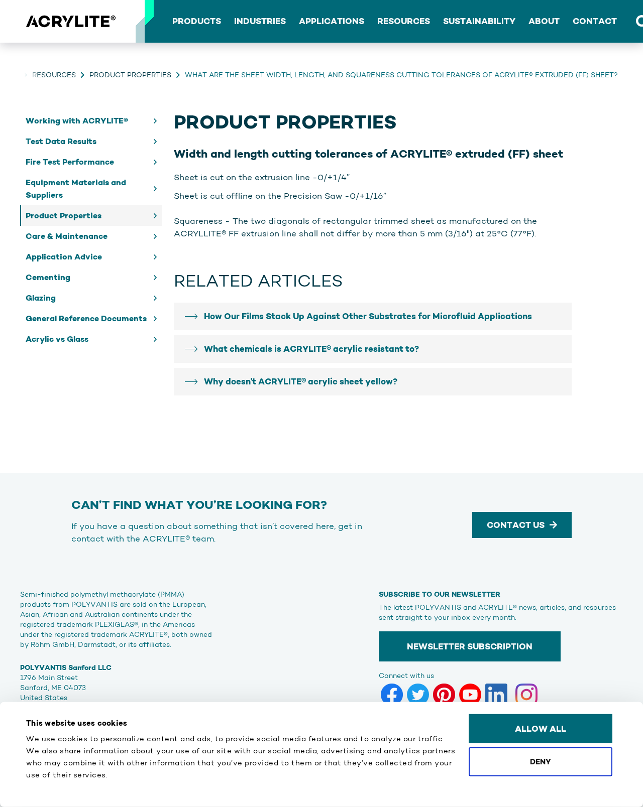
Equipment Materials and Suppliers (76, 188)
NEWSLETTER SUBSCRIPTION (469, 646)
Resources (54, 74)
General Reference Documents (86, 318)
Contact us (516, 524)
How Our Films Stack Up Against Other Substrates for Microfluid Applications (368, 316)
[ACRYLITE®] (70, 21)
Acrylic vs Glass (57, 339)
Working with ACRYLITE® (77, 120)
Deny (540, 761)
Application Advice (64, 256)
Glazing (41, 298)
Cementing (48, 277)
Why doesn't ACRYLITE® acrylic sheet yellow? (300, 381)
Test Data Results (61, 141)
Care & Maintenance (67, 236)
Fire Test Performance (70, 162)
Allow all (540, 728)
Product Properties (130, 74)
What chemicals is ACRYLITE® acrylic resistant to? (311, 348)
